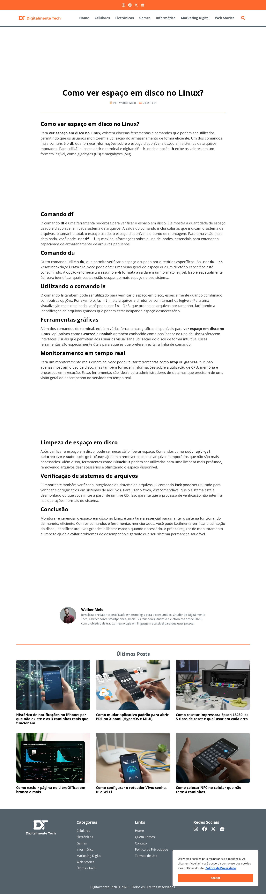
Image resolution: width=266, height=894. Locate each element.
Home (84, 18)
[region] (215, 868)
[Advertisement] (133, 56)
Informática (165, 18)
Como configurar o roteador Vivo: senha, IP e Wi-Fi (131, 789)
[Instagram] (123, 5)
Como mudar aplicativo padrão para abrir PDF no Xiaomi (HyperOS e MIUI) (132, 716)
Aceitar (215, 878)
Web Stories (224, 18)
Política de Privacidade (220, 868)
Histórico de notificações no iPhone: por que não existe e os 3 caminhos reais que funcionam (52, 718)
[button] (243, 18)
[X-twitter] (136, 5)
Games (144, 18)
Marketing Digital (195, 18)
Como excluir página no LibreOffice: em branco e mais (50, 789)
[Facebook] (130, 5)
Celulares (102, 18)
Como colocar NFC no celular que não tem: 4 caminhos (208, 789)
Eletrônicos (124, 18)
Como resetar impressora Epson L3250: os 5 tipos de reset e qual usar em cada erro (212, 716)
